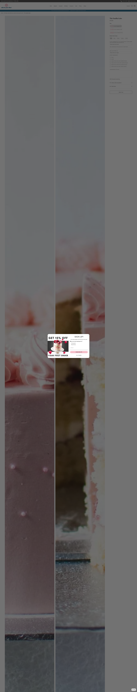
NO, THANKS (79, 355)
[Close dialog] (88, 335)
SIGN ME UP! (79, 352)
